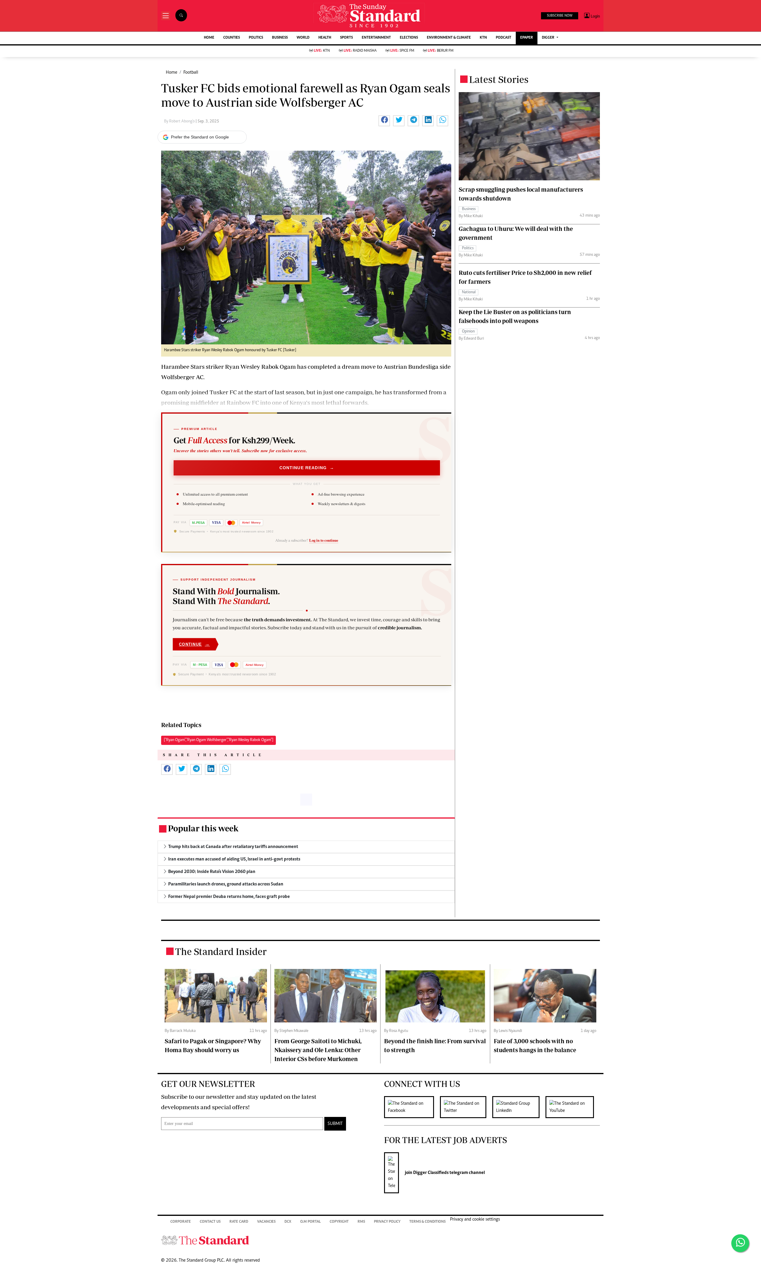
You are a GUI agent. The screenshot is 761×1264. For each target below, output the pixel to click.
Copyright (339, 1222)
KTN (483, 38)
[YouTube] (572, 1107)
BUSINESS (280, 38)
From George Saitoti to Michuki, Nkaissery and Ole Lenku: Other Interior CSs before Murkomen (317, 1050)
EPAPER (526, 38)
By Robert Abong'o (180, 121)
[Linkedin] (518, 1107)
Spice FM (402, 51)
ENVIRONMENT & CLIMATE (449, 38)
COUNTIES (231, 38)
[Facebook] (412, 1107)
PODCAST (503, 38)
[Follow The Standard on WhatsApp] (740, 1243)
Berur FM (440, 51)
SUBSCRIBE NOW (559, 16)
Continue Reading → (306, 467)
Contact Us (210, 1222)
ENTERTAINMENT (376, 38)
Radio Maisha (360, 51)
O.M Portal (310, 1222)
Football (190, 72)
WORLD (303, 38)
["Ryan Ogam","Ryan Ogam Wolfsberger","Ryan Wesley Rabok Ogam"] (218, 740)
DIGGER (548, 38)
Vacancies (266, 1222)
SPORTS (346, 38)
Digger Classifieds (430, 1172)
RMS (361, 1222)
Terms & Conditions (427, 1222)
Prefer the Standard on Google (200, 137)
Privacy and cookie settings (475, 1219)
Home (171, 72)
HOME (209, 38)
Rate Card (238, 1222)
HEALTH (324, 38)
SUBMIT (335, 1123)
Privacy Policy (387, 1222)
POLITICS (256, 38)
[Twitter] (466, 1107)
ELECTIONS (409, 38)
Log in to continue (323, 540)
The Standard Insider (221, 951)
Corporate (180, 1222)
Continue (194, 644)
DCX (287, 1222)
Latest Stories (499, 79)
